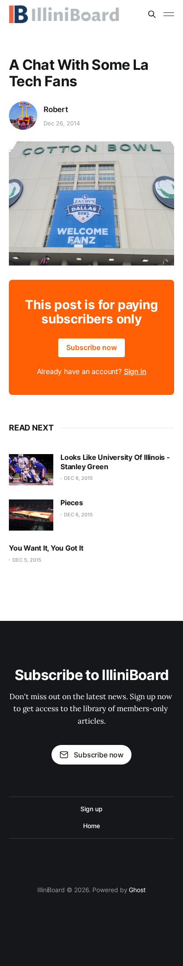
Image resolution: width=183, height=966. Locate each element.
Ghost (137, 890)
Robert (56, 109)
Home (91, 825)
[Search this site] (152, 14)
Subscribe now (91, 347)
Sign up (91, 809)
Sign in (135, 371)
